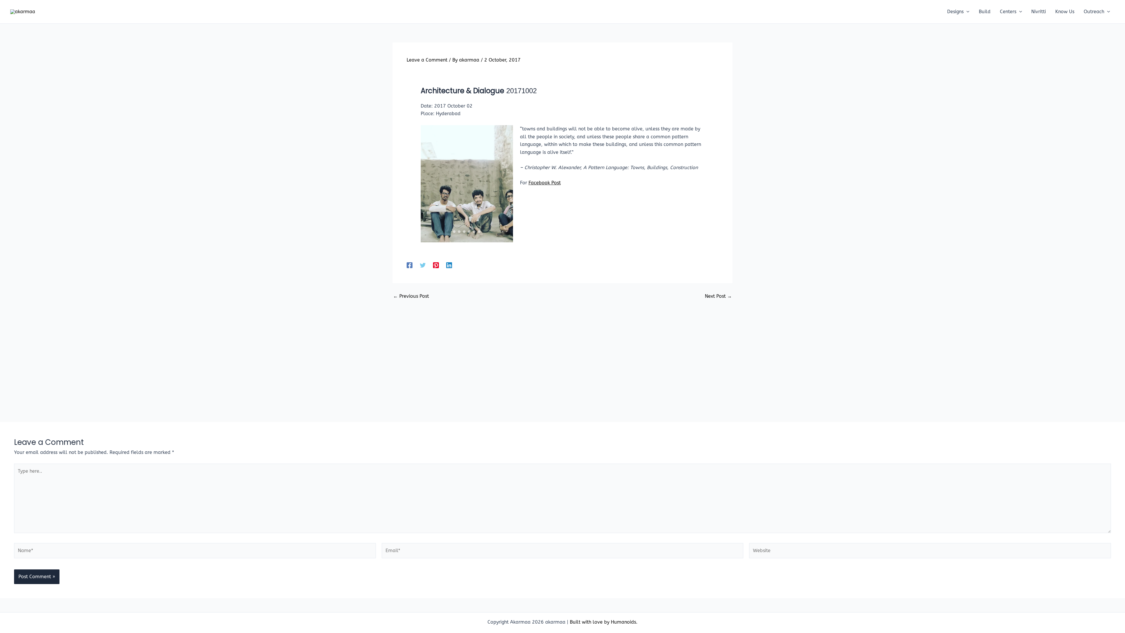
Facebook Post (545, 183)
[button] (966, 11)
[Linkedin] (449, 265)
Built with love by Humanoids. (604, 622)
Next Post (718, 296)
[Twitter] (423, 265)
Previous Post (411, 296)
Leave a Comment (427, 60)
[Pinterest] (436, 265)
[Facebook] (409, 265)
